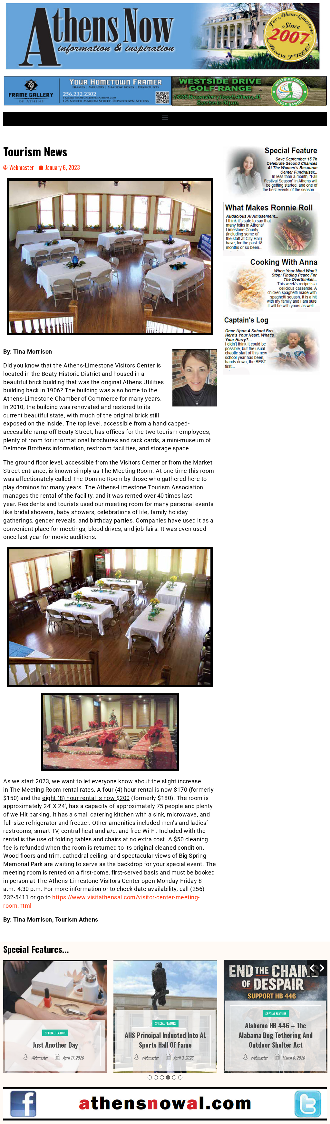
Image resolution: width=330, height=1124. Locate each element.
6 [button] (180, 1077)
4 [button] (168, 1077)
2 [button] (156, 1077)
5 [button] (174, 1077)
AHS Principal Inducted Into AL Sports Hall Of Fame (55, 1040)
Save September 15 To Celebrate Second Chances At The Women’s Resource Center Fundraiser (275, 1030)
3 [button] (162, 1077)
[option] (55, 1016)
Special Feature (55, 1023)
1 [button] (150, 1077)
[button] (165, 117)
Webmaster (40, 1057)
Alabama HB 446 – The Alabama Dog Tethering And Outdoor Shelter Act (165, 1035)
